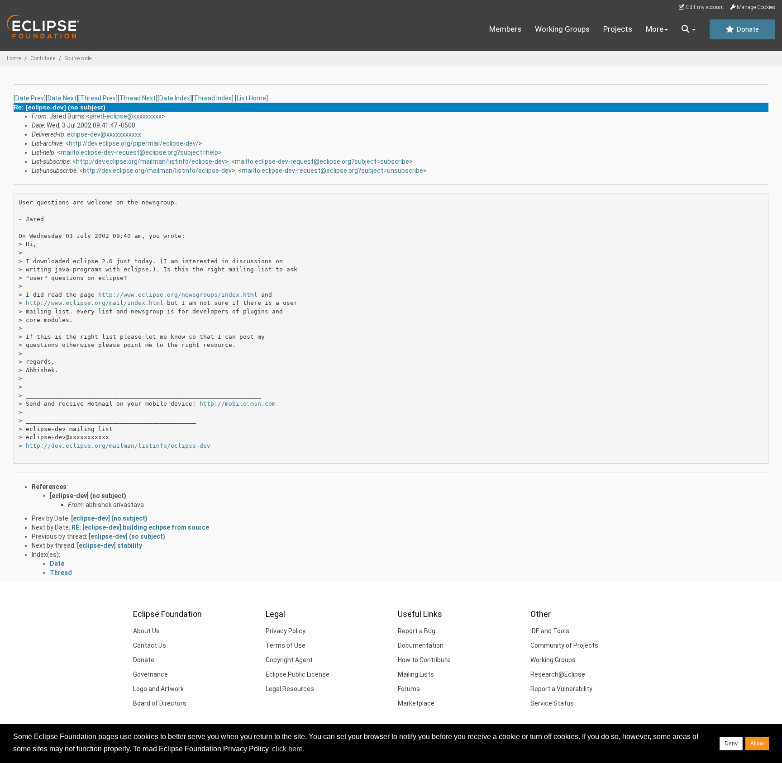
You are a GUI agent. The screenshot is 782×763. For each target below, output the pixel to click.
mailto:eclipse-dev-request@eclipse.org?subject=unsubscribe (332, 170)
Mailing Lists (416, 674)
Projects (617, 28)
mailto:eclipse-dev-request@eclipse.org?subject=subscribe (322, 161)
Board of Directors (159, 703)
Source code (78, 58)
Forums (409, 688)
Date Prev (29, 98)
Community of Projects (564, 645)
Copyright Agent (289, 659)
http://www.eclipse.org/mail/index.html (94, 302)
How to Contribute (424, 659)
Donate (746, 29)
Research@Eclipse (557, 674)
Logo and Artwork (158, 688)
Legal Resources (290, 688)
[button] (689, 29)
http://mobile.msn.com (238, 403)
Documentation (420, 645)
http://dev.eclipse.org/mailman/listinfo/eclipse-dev (150, 161)
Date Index (174, 98)
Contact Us (149, 645)
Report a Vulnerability (561, 688)
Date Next (62, 98)
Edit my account (704, 7)
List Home (251, 98)
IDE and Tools (549, 631)
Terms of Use (285, 645)
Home (14, 58)
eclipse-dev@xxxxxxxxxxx (104, 134)
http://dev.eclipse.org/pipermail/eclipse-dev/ (134, 143)
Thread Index (213, 98)
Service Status (552, 703)
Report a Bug (416, 631)
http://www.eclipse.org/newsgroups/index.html (177, 294)
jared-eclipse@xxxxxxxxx (126, 116)
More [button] (654, 28)
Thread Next (137, 98)
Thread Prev (98, 98)
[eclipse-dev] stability (109, 545)
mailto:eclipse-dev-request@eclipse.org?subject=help (139, 152)
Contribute (42, 58)
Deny (731, 743)
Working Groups (562, 28)
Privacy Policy (285, 631)
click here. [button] (288, 749)
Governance (150, 674)
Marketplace (416, 703)
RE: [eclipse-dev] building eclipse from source (140, 527)
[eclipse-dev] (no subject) (88, 495)
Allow (757, 743)
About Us (146, 631)
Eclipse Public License (297, 674)
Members (505, 28)
